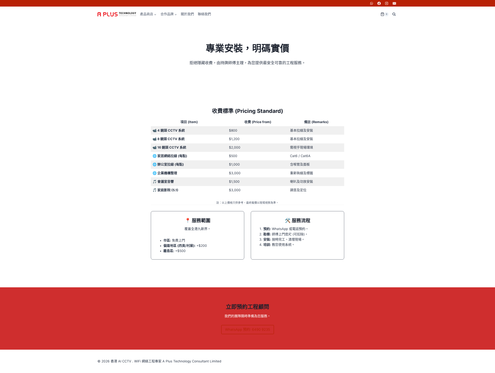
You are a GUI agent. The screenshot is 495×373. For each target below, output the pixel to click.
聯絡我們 (204, 14)
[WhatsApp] (371, 3)
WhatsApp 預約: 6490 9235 (247, 329)
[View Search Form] (394, 14)
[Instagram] (386, 3)
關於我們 (187, 14)
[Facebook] (379, 3)
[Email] (394, 3)
